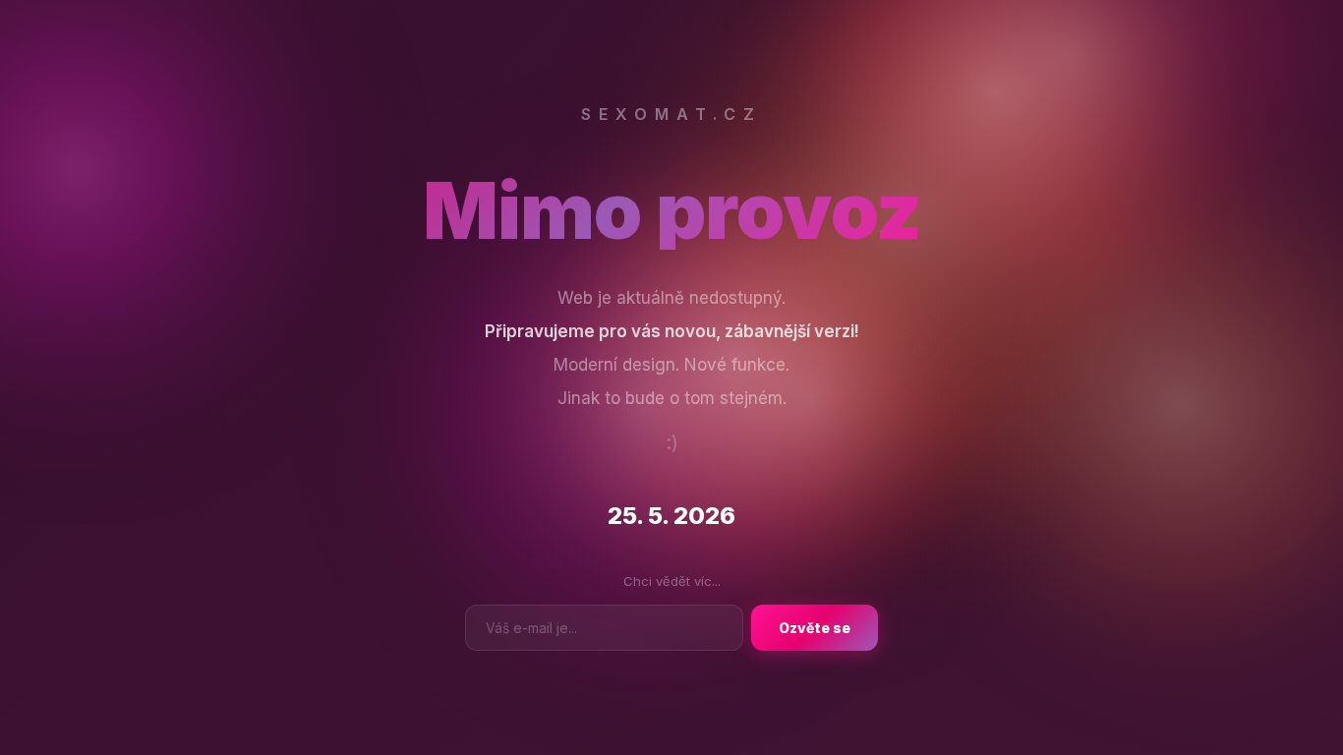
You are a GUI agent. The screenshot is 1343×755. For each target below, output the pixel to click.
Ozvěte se (814, 627)
